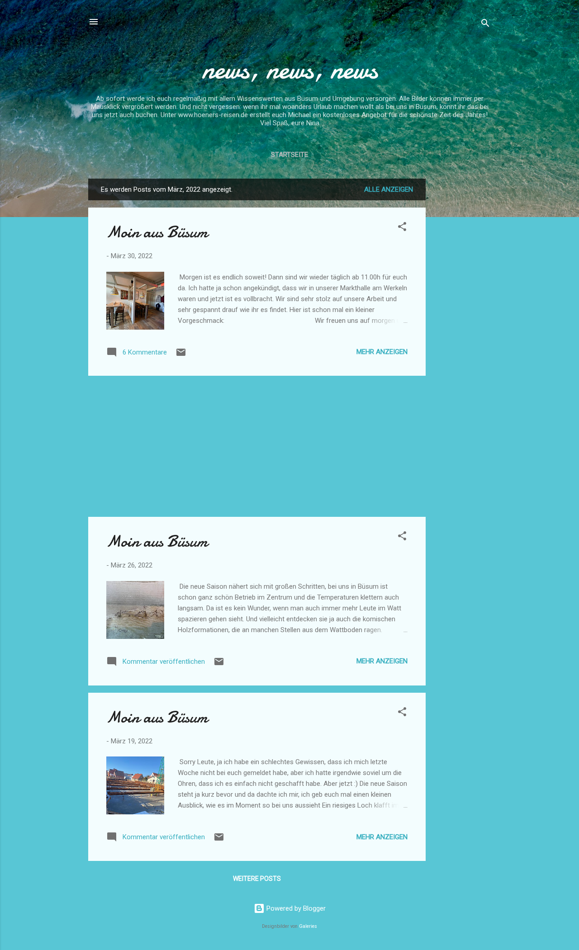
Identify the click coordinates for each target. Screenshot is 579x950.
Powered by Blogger (295, 908)
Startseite (289, 155)
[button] (402, 228)
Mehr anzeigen (382, 352)
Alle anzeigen (388, 189)
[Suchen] (485, 24)
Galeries (308, 926)
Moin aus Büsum (157, 232)
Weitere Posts (257, 878)
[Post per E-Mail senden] (181, 355)
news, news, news (290, 69)
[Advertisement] (462, 314)
